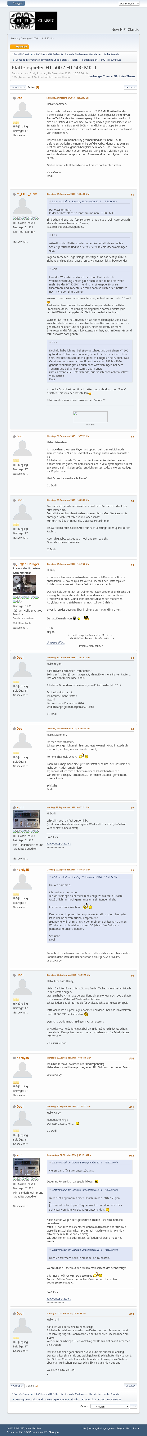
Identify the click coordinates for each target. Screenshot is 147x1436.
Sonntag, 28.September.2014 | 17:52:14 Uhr (68, 728)
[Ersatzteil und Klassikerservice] (14, 236)
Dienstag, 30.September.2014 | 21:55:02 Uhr (69, 1106)
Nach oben (17, 1385)
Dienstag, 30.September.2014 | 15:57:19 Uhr (69, 974)
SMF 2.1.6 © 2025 (15, 1428)
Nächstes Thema (124, 76)
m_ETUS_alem (26, 194)
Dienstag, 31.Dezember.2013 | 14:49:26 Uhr (68, 563)
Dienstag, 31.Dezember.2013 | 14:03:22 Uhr (68, 500)
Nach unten (18, 87)
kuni (20, 807)
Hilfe (84, 1428)
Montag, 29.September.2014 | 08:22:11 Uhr (68, 807)
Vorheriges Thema (100, 76)
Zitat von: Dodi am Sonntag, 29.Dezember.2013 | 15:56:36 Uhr (84, 201)
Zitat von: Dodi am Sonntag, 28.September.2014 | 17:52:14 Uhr (85, 877)
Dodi (20, 98)
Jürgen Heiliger (27, 564)
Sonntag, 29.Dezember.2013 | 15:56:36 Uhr (68, 97)
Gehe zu (84, 1406)
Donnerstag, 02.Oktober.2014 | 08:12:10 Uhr (69, 1155)
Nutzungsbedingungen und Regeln (106, 1428)
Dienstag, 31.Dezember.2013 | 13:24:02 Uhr (68, 193)
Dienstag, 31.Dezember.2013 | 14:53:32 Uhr (68, 657)
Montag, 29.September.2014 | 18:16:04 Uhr (68, 869)
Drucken (131, 87)
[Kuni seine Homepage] (14, 853)
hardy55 (22, 870)
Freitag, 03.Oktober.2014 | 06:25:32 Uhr (66, 1313)
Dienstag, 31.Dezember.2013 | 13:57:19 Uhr (68, 436)
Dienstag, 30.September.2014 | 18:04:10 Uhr (69, 1057)
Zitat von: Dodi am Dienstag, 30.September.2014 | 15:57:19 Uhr (85, 1162)
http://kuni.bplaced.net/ (59, 843)
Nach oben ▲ (133, 1428)
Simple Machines (33, 1428)
